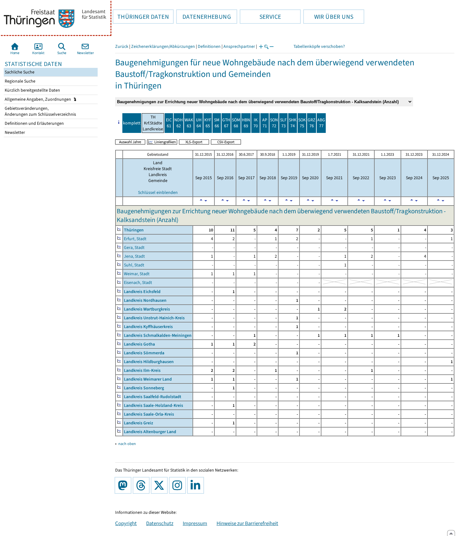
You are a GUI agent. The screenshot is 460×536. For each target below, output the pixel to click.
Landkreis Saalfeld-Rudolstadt (152, 397)
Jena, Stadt (134, 256)
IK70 (255, 123)
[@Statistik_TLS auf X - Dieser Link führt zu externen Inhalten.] (160, 485)
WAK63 (189, 123)
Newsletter (14, 132)
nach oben (127, 443)
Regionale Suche (19, 81)
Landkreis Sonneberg (144, 388)
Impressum (195, 523)
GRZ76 (311, 123)
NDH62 (178, 123)
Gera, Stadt (134, 247)
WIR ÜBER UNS (328, 17)
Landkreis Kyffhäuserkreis (148, 327)
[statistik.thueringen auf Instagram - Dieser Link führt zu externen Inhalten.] (179, 485)
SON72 (274, 123)
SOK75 (302, 123)
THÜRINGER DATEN (141, 17)
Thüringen (134, 230)
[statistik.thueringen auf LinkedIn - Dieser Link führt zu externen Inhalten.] (197, 485)
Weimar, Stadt (137, 274)
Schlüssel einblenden (158, 192)
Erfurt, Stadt (135, 239)
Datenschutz (159, 523)
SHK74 (292, 123)
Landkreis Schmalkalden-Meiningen (158, 335)
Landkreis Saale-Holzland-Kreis (153, 405)
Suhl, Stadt (134, 265)
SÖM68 (236, 123)
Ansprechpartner (239, 46)
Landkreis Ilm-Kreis (142, 370)
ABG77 (321, 123)
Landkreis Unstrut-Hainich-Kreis (154, 318)
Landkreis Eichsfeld (142, 292)
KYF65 (207, 123)
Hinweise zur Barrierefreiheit (247, 523)
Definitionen (209, 46)
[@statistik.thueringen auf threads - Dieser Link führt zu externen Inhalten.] (142, 485)
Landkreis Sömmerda (144, 353)
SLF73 (283, 123)
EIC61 (169, 123)
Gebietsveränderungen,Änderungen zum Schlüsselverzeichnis (40, 111)
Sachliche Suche (19, 72)
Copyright (126, 523)
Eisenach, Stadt (138, 283)
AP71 (264, 123)
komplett (132, 123)
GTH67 (226, 123)
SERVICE (260, 17)
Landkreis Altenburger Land (150, 432)
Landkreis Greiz (138, 423)
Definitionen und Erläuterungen (34, 123)
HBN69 (246, 123)
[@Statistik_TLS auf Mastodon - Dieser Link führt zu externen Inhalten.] (124, 485)
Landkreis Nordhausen (145, 300)
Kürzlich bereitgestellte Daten (32, 90)
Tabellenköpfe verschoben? (319, 46)
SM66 (216, 123)
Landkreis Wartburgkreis (147, 309)
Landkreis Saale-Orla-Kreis (149, 414)
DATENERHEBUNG (203, 17)
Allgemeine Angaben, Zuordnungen (38, 99)
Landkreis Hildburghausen (149, 362)
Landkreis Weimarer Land (148, 379)
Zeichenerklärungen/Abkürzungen (163, 46)
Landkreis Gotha (139, 344)
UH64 (199, 123)
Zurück (121, 46)
